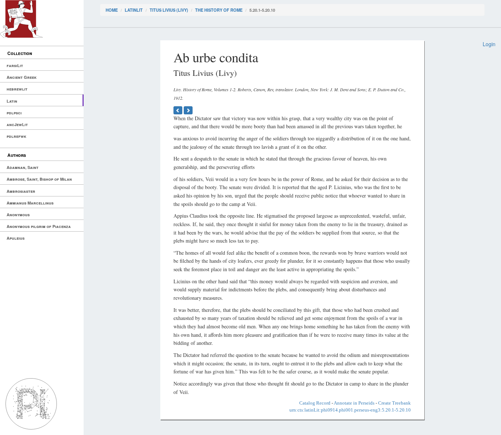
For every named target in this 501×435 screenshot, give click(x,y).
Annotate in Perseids (354, 403)
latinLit (134, 10)
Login (489, 44)
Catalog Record (314, 403)
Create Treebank (394, 403)
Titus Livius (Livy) (169, 10)
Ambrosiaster (21, 191)
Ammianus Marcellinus (30, 203)
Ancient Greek (22, 77)
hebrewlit (17, 89)
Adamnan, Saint (23, 167)
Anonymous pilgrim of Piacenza (39, 226)
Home (112, 10)
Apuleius (16, 238)
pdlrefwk (16, 136)
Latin (12, 101)
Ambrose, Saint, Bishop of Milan (39, 179)
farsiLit (15, 65)
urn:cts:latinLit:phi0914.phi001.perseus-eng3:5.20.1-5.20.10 (350, 410)
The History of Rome (218, 10)
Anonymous (18, 214)
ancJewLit (17, 124)
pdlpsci (14, 112)
